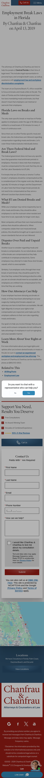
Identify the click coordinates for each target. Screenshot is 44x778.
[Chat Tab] (22, 389)
